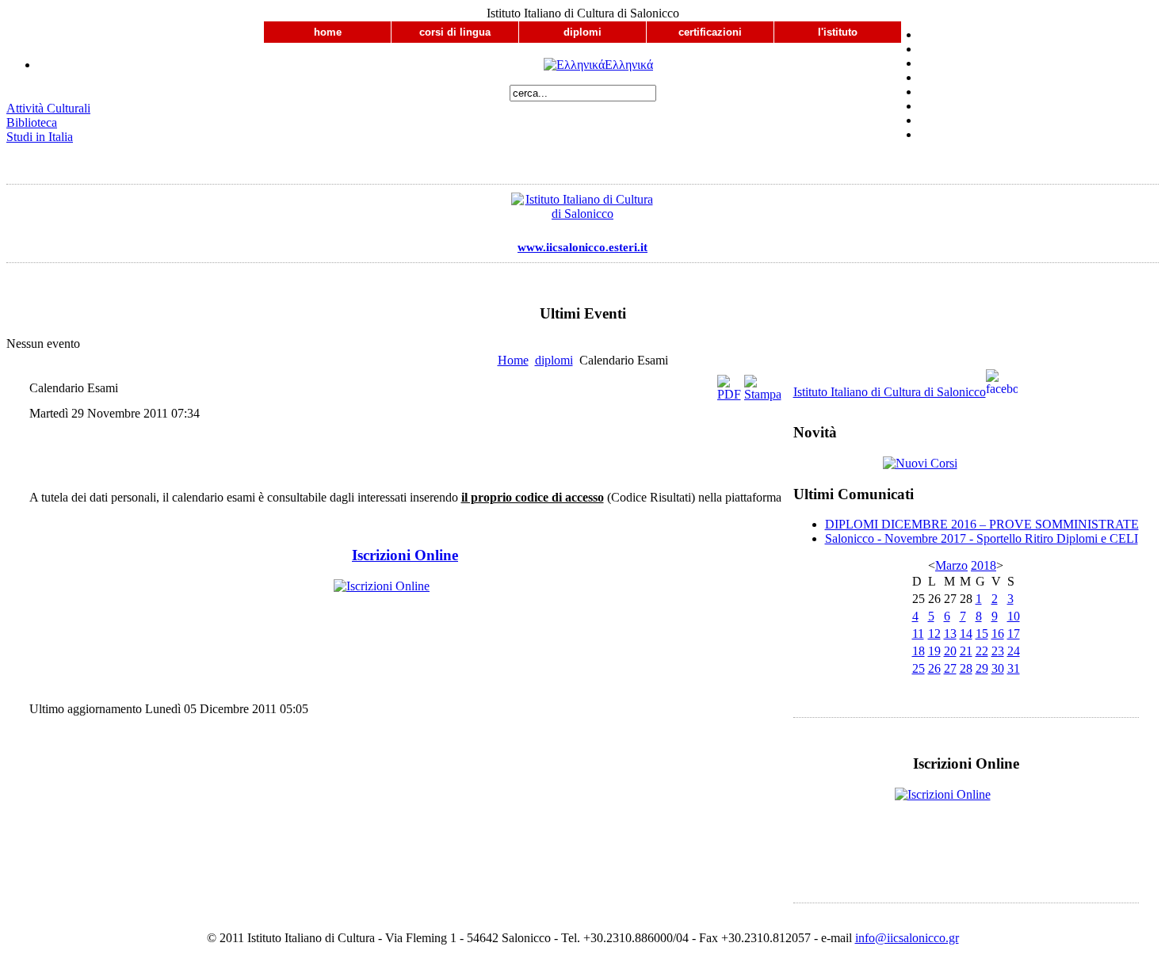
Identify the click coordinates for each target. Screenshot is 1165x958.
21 (966, 651)
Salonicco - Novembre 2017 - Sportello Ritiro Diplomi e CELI (981, 538)
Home (513, 360)
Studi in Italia (39, 136)
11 (918, 633)
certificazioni (710, 32)
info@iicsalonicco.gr (907, 938)
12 (934, 633)
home (328, 32)
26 (934, 668)
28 (966, 668)
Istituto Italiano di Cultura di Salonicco (889, 392)
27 (950, 668)
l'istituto (838, 32)
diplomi (582, 32)
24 (1013, 651)
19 (934, 651)
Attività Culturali (48, 108)
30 (997, 668)
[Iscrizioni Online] (405, 605)
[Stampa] (762, 394)
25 (918, 668)
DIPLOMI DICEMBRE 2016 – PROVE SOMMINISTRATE (982, 524)
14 (966, 633)
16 (997, 633)
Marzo (951, 565)
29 (982, 668)
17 (1013, 633)
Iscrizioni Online (405, 555)
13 (950, 633)
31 (1013, 668)
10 (1013, 616)
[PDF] (729, 394)
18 (918, 651)
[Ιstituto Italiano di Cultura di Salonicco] (582, 210)
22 (982, 651)
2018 (983, 565)
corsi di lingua (455, 32)
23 (997, 651)
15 (982, 633)
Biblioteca (31, 122)
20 (950, 651)
